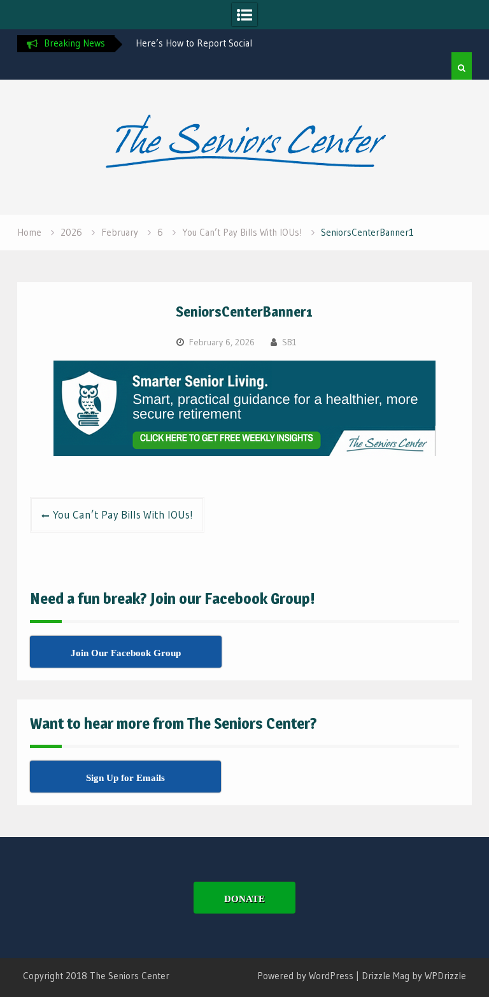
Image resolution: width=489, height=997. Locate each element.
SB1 (289, 342)
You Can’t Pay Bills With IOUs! (123, 514)
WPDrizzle (445, 976)
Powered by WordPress (305, 976)
